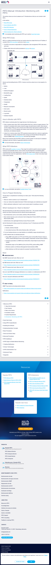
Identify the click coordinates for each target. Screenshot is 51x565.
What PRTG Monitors (9, 27)
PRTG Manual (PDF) (8, 378)
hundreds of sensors (16, 149)
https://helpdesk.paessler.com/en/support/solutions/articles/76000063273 (21, 279)
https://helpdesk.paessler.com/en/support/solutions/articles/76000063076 (21, 269)
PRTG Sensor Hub (30, 154)
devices (27, 48)
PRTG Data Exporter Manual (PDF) (37, 388)
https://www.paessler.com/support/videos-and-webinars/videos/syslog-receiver (22, 288)
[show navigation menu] (49, 2)
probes (27, 42)
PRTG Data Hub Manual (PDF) (36, 383)
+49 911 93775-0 (5, 534)
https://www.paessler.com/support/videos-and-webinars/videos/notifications (22, 293)
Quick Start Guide (35, 34)
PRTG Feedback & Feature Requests (25, 405)
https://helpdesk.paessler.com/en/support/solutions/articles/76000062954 (21, 265)
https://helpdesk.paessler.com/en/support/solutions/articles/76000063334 (21, 274)
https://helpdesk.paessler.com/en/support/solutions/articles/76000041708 (21, 260)
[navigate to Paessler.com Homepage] (5, 2)
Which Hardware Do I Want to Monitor (13, 32)
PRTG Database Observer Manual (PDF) (38, 385)
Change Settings (4, 551)
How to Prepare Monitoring (10, 29)
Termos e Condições (5, 548)
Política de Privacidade (6, 550)
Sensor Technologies (25, 142)
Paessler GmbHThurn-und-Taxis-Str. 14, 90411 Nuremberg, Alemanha (13, 528)
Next (47, 11)
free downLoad (25, 429)
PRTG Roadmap (20, 407)
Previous (45, 11)
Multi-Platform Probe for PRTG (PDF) (12, 380)
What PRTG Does (8, 22)
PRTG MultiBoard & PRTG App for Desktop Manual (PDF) (37, 378)
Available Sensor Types (25, 189)
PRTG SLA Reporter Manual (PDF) (37, 381)
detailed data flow (19, 136)
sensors (33, 48)
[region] (25, 558)
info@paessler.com (5, 531)
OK (31, 561)
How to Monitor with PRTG (10, 25)
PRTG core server (14, 42)
